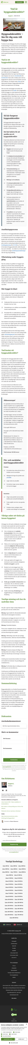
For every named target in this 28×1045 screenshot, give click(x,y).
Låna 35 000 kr (9, 884)
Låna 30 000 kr (19, 881)
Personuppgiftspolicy (14, 975)
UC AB (15, 245)
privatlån (9, 477)
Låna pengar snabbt (14, 955)
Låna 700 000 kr (19, 914)
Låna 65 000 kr (19, 890)
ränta (19, 81)
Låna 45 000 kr (9, 887)
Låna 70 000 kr (9, 893)
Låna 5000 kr (22, 869)
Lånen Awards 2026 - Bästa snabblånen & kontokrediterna (14, 985)
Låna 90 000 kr (19, 896)
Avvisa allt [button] (21, 1039)
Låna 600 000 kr (9, 914)
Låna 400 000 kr (19, 908)
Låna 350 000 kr (9, 908)
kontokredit (4, 77)
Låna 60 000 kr (9, 890)
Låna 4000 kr (14, 869)
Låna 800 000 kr (14, 917)
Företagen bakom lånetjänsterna (14, 972)
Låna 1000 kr (13, 866)
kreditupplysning (6, 245)
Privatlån (14, 948)
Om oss (14, 965)
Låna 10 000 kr (18, 875)
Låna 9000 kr (9, 875)
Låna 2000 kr (21, 866)
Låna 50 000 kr (19, 887)
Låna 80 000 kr (9, 896)
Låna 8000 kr (22, 872)
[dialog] (14, 1034)
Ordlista (14, 977)
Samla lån (14, 945)
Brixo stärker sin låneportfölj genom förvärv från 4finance (14, 987)
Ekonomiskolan (14, 970)
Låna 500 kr (6, 866)
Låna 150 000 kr (9, 902)
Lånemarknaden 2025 (14, 994)
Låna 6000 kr (5, 872)
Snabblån (14, 950)
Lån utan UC (14, 957)
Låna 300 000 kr (19, 905)
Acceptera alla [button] (8, 1039)
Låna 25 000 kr (9, 881)
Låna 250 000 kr (9, 905)
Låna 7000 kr (14, 872)
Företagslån (14, 941)
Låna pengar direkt (14, 952)
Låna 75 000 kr (19, 893)
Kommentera (14, 759)
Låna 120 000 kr (19, 899)
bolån (14, 90)
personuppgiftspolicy (7, 766)
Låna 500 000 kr (19, 911)
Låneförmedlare (14, 943)
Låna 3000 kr (5, 869)
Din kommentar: (7, 748)
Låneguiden (14, 968)
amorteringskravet (10, 334)
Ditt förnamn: (6, 738)
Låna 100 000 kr (9, 899)
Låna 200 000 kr (19, 902)
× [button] (26, 1024)
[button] (14, 1042)
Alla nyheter (14, 998)
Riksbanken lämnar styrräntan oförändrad (10, 811)
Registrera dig (14, 844)
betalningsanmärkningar (18, 250)
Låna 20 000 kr (18, 878)
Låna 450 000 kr (9, 911)
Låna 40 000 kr (19, 884)
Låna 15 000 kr (9, 878)
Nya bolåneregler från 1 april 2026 (14, 992)
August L (10, 16)
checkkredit (18, 75)
